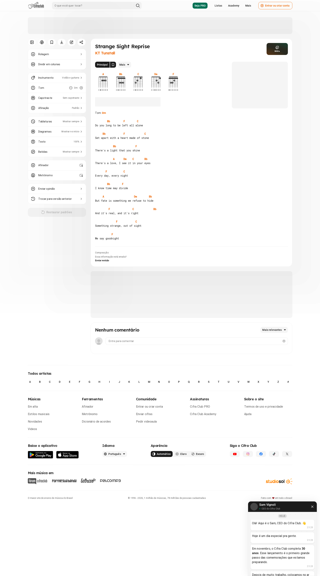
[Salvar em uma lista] (52, 42)
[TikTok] (274, 454)
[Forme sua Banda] (64, 481)
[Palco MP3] (110, 480)
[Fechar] (312, 507)
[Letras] (88, 480)
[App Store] (67, 455)
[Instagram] (248, 454)
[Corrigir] (71, 42)
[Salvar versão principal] (113, 65)
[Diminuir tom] (71, 88)
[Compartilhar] (81, 42)
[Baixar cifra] (62, 42)
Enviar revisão (102, 260)
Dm (104, 112)
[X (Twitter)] (287, 454)
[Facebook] (261, 454)
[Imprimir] (42, 42)
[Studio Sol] (279, 481)
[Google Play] (40, 455)
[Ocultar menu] (32, 42)
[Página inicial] (36, 5)
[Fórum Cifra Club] (37, 481)
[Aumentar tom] (81, 88)
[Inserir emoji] (284, 341)
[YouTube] (235, 454)
